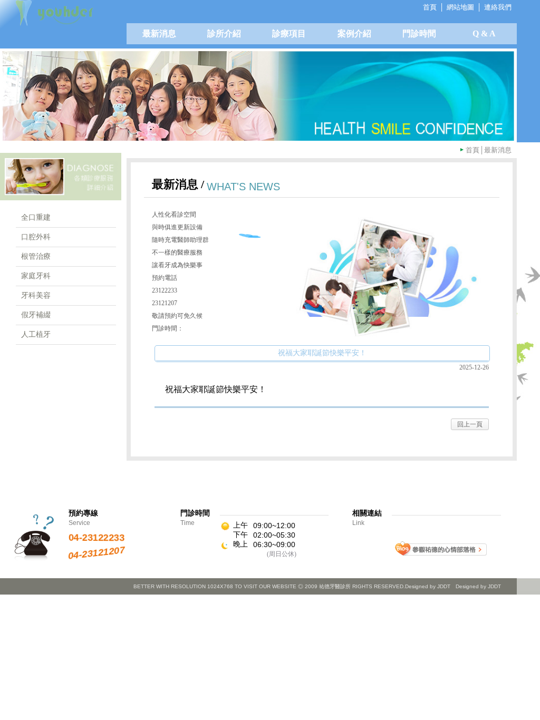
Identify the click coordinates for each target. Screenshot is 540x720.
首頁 (472, 150)
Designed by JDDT (478, 586)
